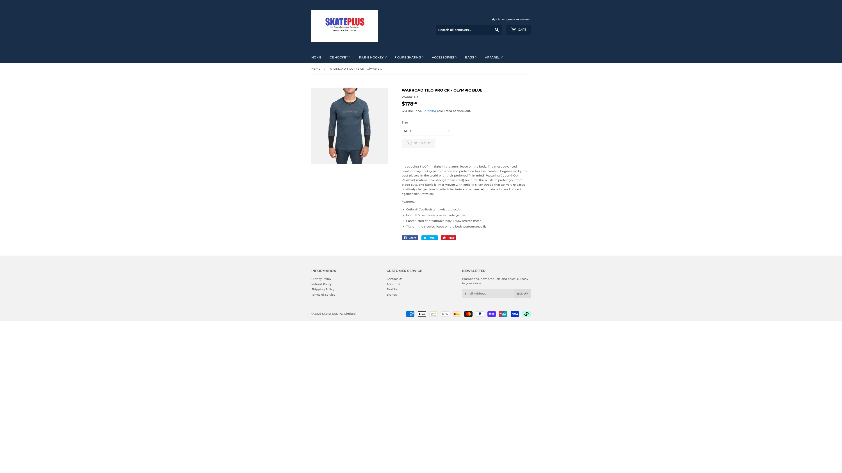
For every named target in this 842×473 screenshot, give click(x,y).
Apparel (492, 57)
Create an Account (519, 19)
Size (405, 122)
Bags (470, 57)
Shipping (429, 111)
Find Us (392, 289)
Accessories (443, 57)
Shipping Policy (322, 289)
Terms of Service (323, 294)
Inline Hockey (371, 57)
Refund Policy (321, 284)
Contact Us (394, 279)
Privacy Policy (321, 279)
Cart (521, 30)
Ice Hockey (339, 57)
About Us (393, 284)
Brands (392, 294)
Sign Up (522, 293)
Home (316, 57)
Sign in (496, 19)
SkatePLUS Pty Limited (339, 313)
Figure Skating (408, 57)
